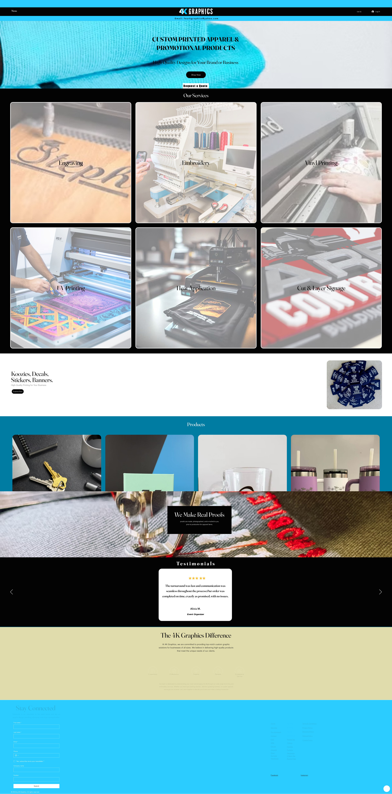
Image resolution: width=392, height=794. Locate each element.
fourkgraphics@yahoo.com (201, 18)
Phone (15, 751)
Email (15, 742)
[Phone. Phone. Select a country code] (17, 755)
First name (17, 723)
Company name (18, 766)
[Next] (380, 592)
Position (16, 775)
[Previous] (11, 592)
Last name (17, 732)
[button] (16, 11)
